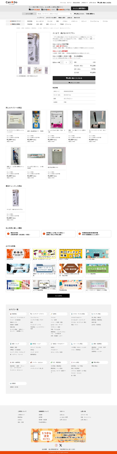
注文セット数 (56, 62)
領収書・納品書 (43, 419)
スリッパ (83, 21)
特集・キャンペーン (86, 417)
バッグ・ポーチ (34, 352)
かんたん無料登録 (79, 8)
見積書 (40, 414)
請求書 (40, 417)
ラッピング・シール (35, 324)
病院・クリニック (51, 24)
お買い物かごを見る (105, 2)
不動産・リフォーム (65, 24)
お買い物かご (84, 419)
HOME (18, 28)
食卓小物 (94, 322)
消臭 (57, 21)
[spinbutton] (66, 62)
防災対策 (29, 21)
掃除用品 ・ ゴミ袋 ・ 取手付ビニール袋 (42, 28)
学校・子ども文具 (55, 329)
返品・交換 (21, 422)
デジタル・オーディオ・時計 (78, 322)
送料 (35, 9)
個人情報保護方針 (53, 449)
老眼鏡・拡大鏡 (14, 387)
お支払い (20, 419)
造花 (31, 322)
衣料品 (32, 349)
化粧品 (52, 347)
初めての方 (77, 17)
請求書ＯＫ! (49, 9)
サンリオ (49, 21)
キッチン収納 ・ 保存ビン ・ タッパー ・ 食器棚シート (17, 330)
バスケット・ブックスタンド (17, 317)
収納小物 (12, 327)
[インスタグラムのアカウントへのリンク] (56, 445)
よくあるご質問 (64, 417)
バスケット (74, 21)
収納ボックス (13, 322)
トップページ (40, 17)
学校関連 (29, 24)
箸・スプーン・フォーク (16, 354)
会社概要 (44, 449)
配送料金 (20, 417)
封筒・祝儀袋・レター (56, 335)
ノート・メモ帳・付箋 (56, 322)
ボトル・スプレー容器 (56, 352)
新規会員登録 (76, 2)
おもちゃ (32, 366)
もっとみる (58, 295)
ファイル (105, 21)
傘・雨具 (73, 375)
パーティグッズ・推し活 (36, 368)
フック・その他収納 (15, 320)
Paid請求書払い (43, 422)
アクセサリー (54, 349)
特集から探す (61, 17)
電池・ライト (74, 324)
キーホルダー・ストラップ (78, 320)
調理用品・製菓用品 (97, 320)
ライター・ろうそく (76, 373)
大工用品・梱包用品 (56, 366)
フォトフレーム (94, 21)
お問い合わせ (92, 2)
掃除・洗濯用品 (26, 28)
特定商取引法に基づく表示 (67, 449)
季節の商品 (94, 366)
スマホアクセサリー (76, 317)
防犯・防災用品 (75, 368)
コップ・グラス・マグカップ (17, 352)
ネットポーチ (40, 21)
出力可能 (64, 9)
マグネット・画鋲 (55, 327)
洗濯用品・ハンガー (97, 351)
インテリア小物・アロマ (36, 320)
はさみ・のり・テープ (56, 324)
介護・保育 (39, 24)
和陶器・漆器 (13, 347)
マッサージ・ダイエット (16, 370)
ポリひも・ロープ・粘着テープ (58, 371)
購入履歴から (91, 13)
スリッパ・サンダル (35, 347)
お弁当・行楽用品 (96, 324)
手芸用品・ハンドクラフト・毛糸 (37, 327)
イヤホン (65, 21)
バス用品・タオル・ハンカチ (78, 347)
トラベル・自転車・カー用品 (78, 370)
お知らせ (69, 17)
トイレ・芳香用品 (75, 349)
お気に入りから (80, 13)
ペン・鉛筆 (54, 320)
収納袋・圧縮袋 (14, 324)
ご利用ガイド (84, 2)
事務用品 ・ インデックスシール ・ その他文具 (58, 332)
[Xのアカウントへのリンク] (60, 445)
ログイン (69, 2)
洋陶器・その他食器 (15, 349)
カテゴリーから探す (51, 17)
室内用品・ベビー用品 (77, 366)
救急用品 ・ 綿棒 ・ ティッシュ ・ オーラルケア (17, 366)
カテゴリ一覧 (84, 414)
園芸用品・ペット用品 (56, 368)
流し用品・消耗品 (96, 317)
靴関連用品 (33, 354)
